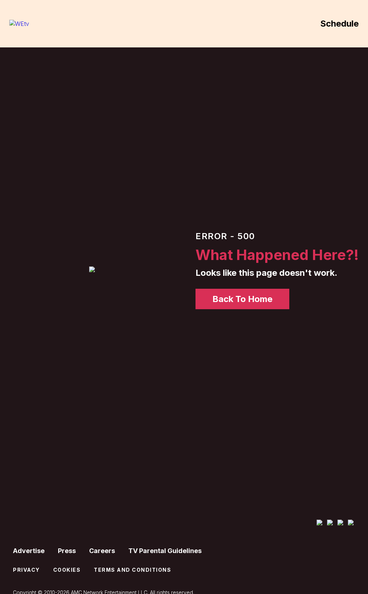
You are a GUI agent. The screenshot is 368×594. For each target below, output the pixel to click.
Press (67, 550)
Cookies (67, 569)
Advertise (29, 550)
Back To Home (242, 299)
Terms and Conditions (132, 569)
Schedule (339, 23)
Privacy (26, 569)
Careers (102, 550)
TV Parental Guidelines (165, 550)
